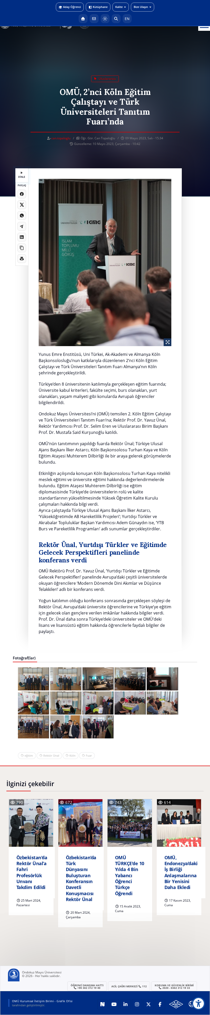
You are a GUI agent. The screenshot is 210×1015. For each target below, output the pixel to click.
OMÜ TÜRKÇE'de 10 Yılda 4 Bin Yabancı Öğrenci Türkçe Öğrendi (129, 875)
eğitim (29, 755)
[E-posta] (94, 18)
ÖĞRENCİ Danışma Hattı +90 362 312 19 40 (87, 986)
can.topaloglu (60, 138)
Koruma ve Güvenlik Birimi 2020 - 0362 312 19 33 (174, 986)
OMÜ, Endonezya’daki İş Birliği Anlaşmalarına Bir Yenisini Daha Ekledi (181, 873)
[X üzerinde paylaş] (21, 204)
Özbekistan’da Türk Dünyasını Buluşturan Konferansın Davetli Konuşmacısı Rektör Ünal (81, 879)
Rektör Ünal (51, 755)
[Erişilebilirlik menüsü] (198, 1003)
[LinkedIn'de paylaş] (21, 237)
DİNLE (21, 177)
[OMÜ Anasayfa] (83, 18)
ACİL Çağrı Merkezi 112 (129, 986)
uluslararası (107, 78)
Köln (72, 755)
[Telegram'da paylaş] (21, 226)
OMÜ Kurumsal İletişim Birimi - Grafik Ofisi (42, 1001)
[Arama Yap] (116, 18)
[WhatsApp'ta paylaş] (21, 215)
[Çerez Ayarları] (192, 1004)
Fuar (89, 755)
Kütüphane (100, 7)
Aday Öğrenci (72, 7)
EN (127, 18)
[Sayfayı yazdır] (21, 258)
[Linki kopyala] (21, 247)
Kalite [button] (119, 7)
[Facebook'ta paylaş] (21, 194)
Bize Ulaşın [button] (141, 7)
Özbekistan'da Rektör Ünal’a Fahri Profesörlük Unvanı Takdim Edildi (31, 873)
